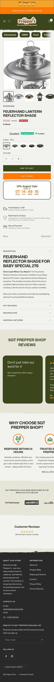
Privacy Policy (35, 584)
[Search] (9, 21)
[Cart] (49, 21)
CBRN (25, 34)
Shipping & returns (13, 320)
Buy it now (27, 176)
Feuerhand (8, 106)
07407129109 (12, 617)
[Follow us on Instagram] (12, 656)
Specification (10, 313)
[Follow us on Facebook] (6, 656)
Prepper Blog (35, 569)
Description (9, 251)
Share (5, 236)
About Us (33, 565)
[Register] (42, 640)
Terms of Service (37, 588)
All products (10, 34)
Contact (33, 579)
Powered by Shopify (26, 674)
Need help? (46, 236)
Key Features (10, 306)
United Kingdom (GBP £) (14, 667)
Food (36, 34)
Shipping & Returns (38, 574)
